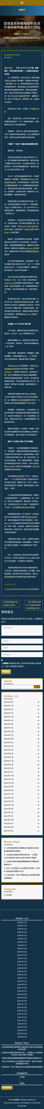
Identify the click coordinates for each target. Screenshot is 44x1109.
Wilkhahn (15, 366)
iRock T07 (25, 226)
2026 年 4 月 (8, 717)
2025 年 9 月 (8, 742)
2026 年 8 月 (8, 702)
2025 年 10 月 (9, 739)
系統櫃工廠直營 (10, 584)
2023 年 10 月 (9, 827)
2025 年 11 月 (8, 735)
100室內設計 (24, 507)
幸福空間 (19, 476)
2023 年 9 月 (8, 831)
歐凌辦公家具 (31, 517)
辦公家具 (10, 81)
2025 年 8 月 (8, 746)
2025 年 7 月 (8, 750)
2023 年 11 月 (8, 823)
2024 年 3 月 (8, 809)
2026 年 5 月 (8, 713)
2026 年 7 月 (8, 706)
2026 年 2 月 (8, 724)
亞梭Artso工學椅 (28, 314)
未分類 (25, 34)
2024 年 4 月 (9, 805)
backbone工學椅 (30, 248)
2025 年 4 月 (8, 761)
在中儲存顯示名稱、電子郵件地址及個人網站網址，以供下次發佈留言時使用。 (21, 665)
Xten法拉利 (10, 466)
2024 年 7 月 (8, 794)
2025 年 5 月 (8, 757)
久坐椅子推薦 (17, 96)
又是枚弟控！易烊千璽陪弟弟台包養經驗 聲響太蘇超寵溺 (22, 1067)
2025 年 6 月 (8, 753)
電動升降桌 (28, 302)
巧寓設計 (34, 109)
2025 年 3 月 (8, 764)
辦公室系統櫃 (21, 400)
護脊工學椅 (8, 68)
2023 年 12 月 (9, 820)
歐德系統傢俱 (11, 182)
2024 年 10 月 (9, 783)
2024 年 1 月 (8, 816)
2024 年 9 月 (8, 787)
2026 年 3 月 (8, 720)
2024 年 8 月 (8, 790)
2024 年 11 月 (8, 779)
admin (8, 57)
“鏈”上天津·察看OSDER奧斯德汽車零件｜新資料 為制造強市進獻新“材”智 (22, 1062)
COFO (29, 558)
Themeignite (25, 1103)
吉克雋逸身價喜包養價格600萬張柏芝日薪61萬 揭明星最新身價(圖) (22, 1048)
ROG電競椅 (31, 394)
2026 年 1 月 (8, 728)
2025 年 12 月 (9, 731)
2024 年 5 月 (8, 801)
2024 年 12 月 (9, 775)
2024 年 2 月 (8, 812)
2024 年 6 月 (8, 798)
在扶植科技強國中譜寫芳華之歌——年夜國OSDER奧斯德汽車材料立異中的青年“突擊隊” (22, 1053)
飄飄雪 (22, 10)
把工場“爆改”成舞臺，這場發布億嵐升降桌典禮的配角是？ (33, 605)
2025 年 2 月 (8, 768)
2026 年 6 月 (8, 709)
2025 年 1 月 (8, 772)
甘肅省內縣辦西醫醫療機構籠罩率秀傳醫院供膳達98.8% (22, 1058)
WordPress (21, 1106)
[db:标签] (6, 1088)
